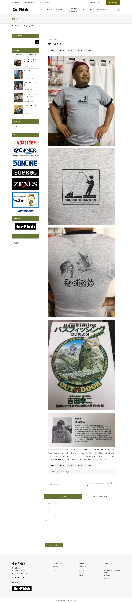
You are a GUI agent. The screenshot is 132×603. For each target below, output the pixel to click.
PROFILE (49, 10)
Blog (56, 39)
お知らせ (106, 567)
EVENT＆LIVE (60, 10)
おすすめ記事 (32, 54)
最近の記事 (19, 54)
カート (114, 2)
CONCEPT (55, 570)
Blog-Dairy (68, 472)
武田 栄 (57, 472)
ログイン (100, 2)
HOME (41, 10)
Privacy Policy (107, 575)
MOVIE (92, 10)
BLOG (84, 10)
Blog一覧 (81, 575)
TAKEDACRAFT (102, 10)
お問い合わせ (107, 578)
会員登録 (92, 2)
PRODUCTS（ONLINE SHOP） (73, 10)
